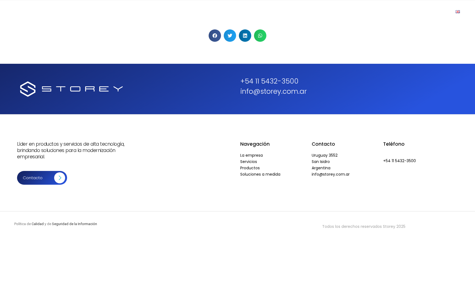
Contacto (435, 12)
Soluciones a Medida (395, 12)
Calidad (38, 224)
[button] (215, 35)
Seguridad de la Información (74, 224)
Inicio (273, 12)
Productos (327, 12)
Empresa (297, 12)
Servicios (356, 12)
